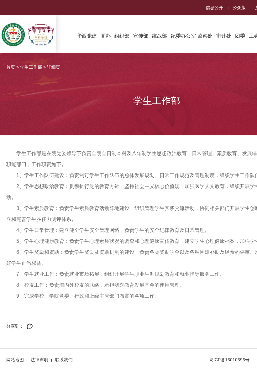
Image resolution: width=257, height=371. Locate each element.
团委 (240, 36)
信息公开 (214, 7)
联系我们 (64, 359)
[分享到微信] (29, 326)
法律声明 (39, 359)
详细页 (53, 67)
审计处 (223, 36)
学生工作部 (31, 67)
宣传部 (140, 36)
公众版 (239, 7)
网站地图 (15, 359)
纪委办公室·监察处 (191, 36)
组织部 (121, 36)
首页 (10, 67)
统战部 (159, 36)
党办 (106, 36)
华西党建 (87, 36)
